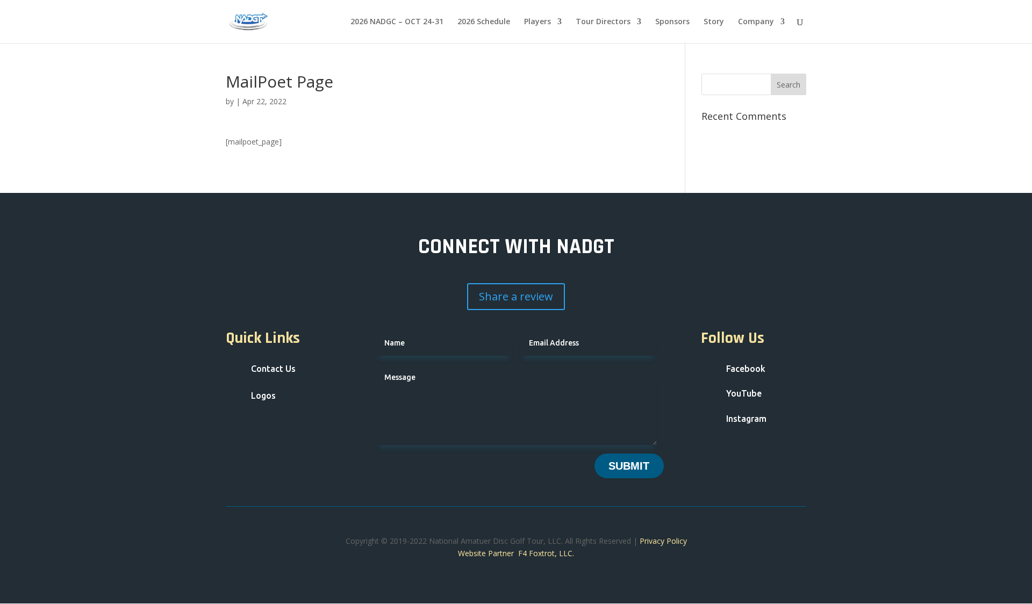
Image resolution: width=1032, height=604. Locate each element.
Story (714, 22)
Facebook (745, 368)
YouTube (744, 393)
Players (537, 22)
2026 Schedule (483, 22)
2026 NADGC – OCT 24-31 (396, 22)
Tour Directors (603, 22)
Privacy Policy (663, 541)
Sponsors (672, 22)
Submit (628, 466)
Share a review (516, 296)
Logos (263, 395)
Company (756, 22)
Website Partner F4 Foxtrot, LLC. (516, 553)
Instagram (746, 418)
